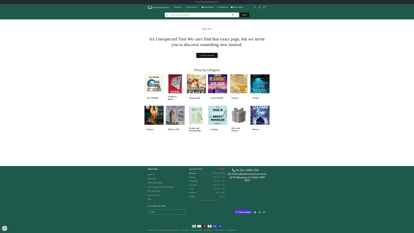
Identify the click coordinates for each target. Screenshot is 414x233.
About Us (151, 174)
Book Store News (154, 191)
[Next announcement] (265, 2)
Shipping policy (231, 230)
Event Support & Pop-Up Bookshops (161, 187)
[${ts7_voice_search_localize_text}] (233, 15)
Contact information (196, 230)
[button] (254, 7)
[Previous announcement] (148, 2)
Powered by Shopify (172, 230)
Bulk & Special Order (155, 183)
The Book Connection (159, 230)
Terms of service (220, 230)
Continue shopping (207, 55)
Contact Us (152, 178)
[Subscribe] (184, 212)
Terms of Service (154, 195)
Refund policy (208, 230)
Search (244, 15)
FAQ (149, 199)
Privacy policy (184, 230)
